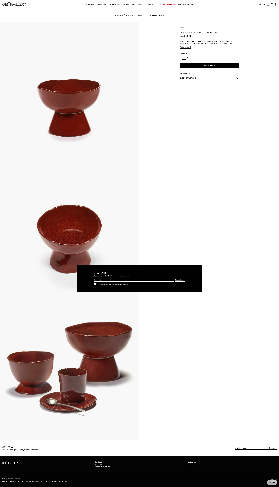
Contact (98, 462)
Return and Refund (102, 467)
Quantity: (183, 53)
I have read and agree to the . (112, 284)
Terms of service (54, 481)
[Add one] (187, 57)
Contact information (32, 481)
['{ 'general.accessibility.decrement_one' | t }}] (180, 57)
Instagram (192, 462)
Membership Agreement (121, 284)
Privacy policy (20, 481)
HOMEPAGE (119, 15)
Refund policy (65, 481)
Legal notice (44, 481)
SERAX (182, 27)
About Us (98, 464)
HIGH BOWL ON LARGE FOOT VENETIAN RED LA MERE (145, 15)
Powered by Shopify (8, 481)
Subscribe (271, 448)
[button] (272, 4)
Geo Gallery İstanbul (13, 479)
